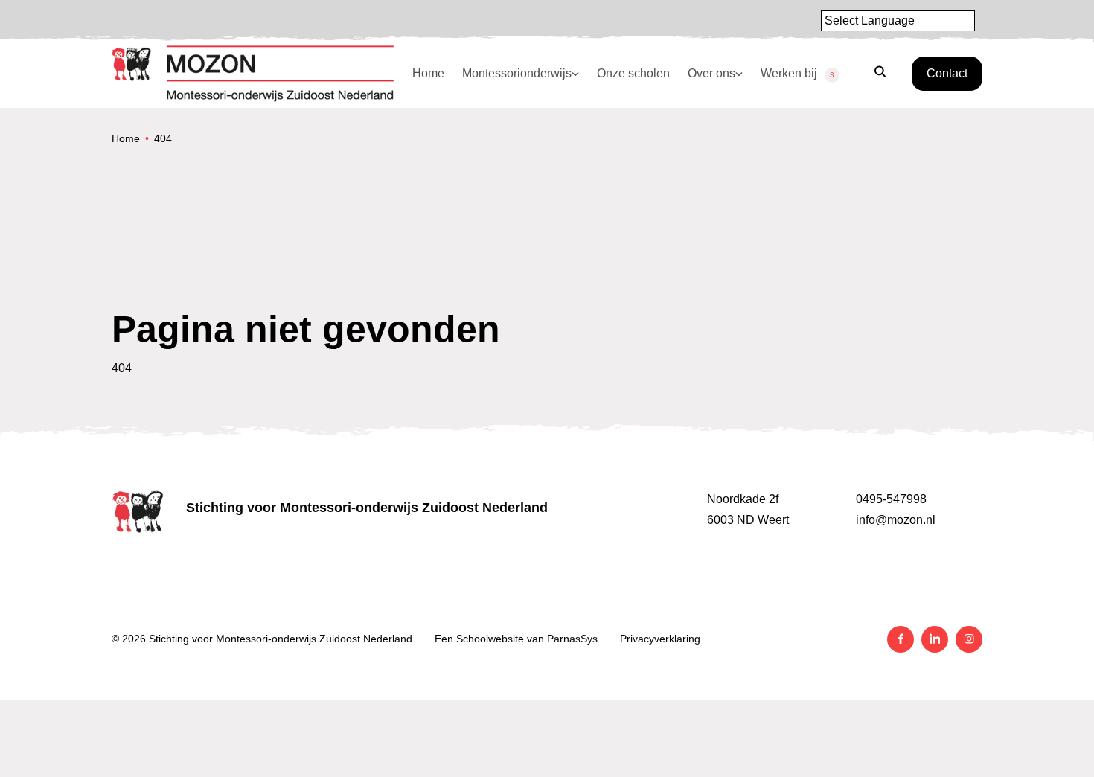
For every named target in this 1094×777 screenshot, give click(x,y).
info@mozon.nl (895, 520)
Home (126, 138)
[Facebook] (900, 639)
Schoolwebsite (490, 639)
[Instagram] (969, 639)
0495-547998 (891, 499)
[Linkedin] (934, 639)
